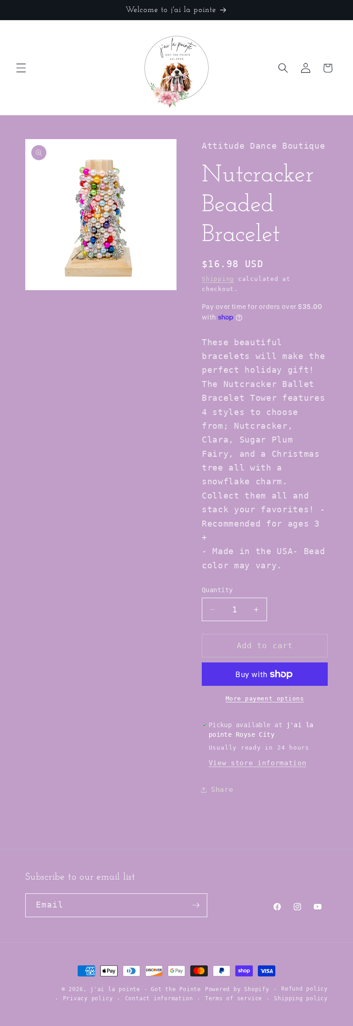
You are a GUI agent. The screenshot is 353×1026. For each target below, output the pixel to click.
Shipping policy (301, 998)
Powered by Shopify (237, 989)
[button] (21, 68)
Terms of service (233, 998)
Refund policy (304, 989)
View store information (258, 763)
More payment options (265, 698)
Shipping (218, 278)
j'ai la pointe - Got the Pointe (145, 989)
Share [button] (222, 789)
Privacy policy (88, 998)
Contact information (159, 998)
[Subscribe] (196, 905)
